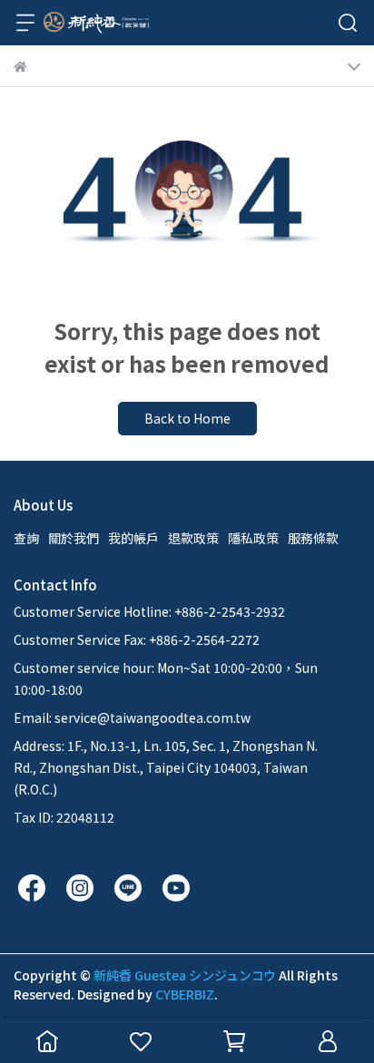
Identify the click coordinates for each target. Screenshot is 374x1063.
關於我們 (73, 538)
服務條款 (313, 538)
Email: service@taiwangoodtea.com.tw (132, 717)
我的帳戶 (133, 538)
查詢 (26, 538)
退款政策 (193, 538)
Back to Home (187, 418)
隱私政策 (253, 538)
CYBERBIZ (184, 994)
